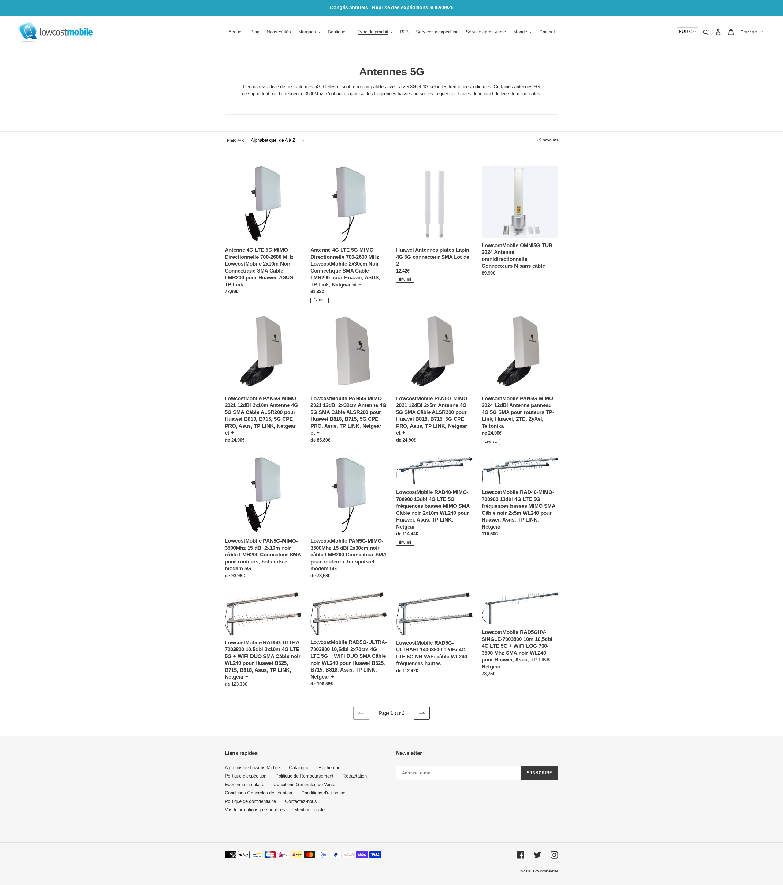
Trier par (234, 140)
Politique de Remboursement (304, 775)
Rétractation (355, 775)
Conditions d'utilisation (323, 792)
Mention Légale (309, 809)
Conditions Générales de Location (258, 792)
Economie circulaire (244, 784)
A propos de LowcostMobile (252, 767)
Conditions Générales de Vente (304, 784)
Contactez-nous (301, 801)
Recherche (329, 767)
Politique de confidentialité (250, 801)
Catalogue (299, 767)
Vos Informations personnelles (255, 809)
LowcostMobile (545, 871)
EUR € (685, 31)
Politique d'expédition (245, 775)
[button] (751, 32)
